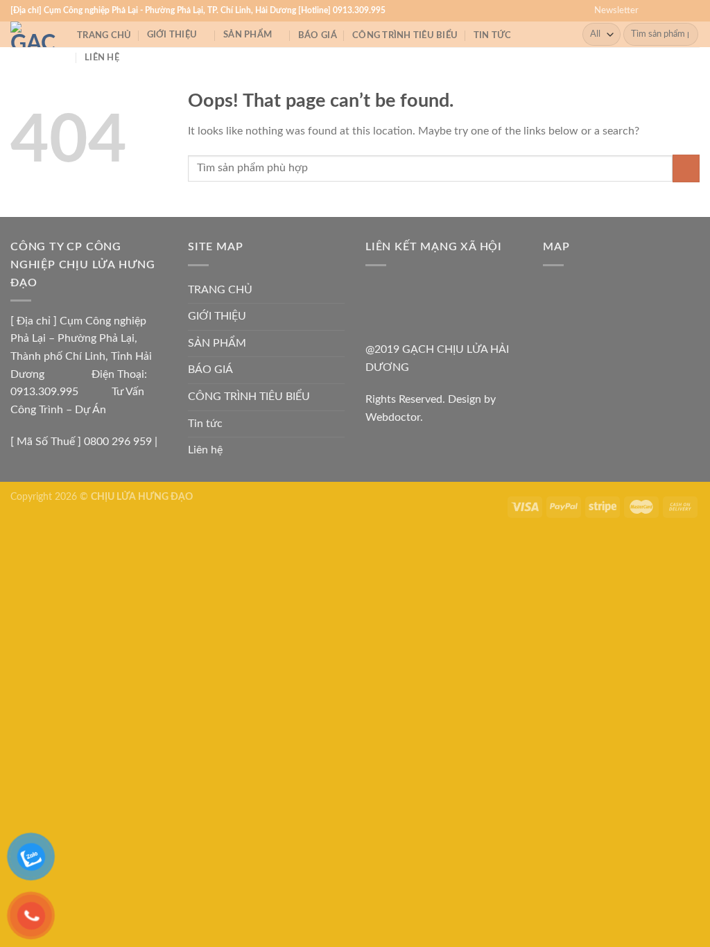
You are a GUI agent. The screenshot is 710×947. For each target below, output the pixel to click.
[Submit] (685, 34)
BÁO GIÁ (317, 35)
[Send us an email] (693, 10)
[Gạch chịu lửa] (33, 34)
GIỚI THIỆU (172, 35)
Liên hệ (102, 57)
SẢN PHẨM (247, 35)
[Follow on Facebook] (653, 10)
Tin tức (493, 35)
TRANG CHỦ (104, 35)
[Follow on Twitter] (679, 10)
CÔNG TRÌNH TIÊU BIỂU (405, 35)
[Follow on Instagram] (666, 10)
